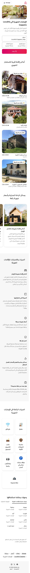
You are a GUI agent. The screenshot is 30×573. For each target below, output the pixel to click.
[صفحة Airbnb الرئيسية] (25, 2)
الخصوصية (16, 569)
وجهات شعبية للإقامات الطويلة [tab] (19, 501)
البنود (11, 569)
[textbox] (20, 46)
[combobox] (14, 40)
